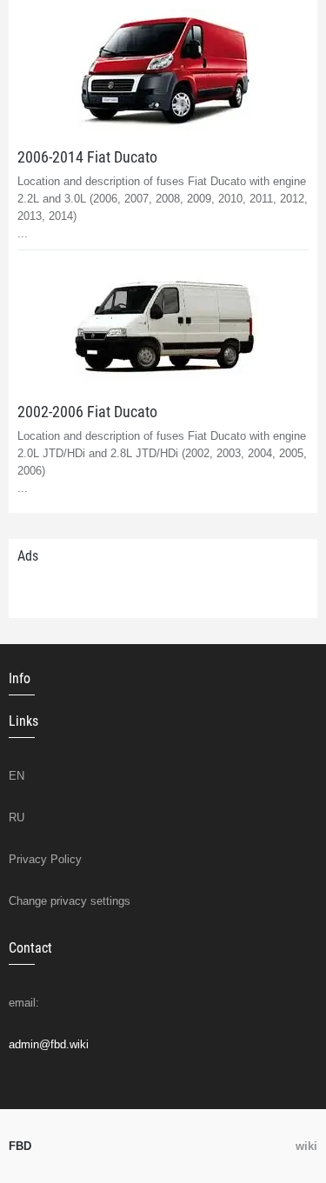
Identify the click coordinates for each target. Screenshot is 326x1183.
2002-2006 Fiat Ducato (87, 411)
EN (16, 775)
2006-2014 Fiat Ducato (87, 157)
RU (16, 817)
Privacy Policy (45, 859)
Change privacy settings (69, 900)
